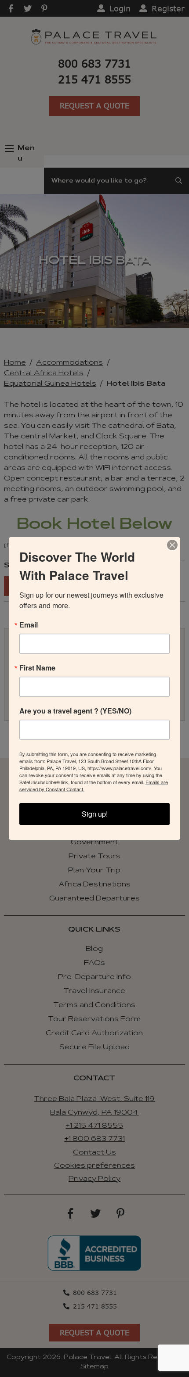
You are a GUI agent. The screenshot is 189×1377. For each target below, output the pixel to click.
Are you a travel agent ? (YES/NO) (75, 710)
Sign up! (95, 814)
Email (28, 624)
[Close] (172, 545)
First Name (37, 667)
